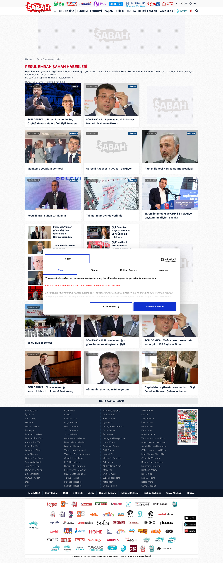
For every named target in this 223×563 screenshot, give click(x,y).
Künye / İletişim (174, 493)
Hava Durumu (71, 426)
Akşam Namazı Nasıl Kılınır (154, 442)
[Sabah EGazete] (187, 448)
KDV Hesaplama (72, 462)
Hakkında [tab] (163, 270)
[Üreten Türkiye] (135, 3)
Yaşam (108, 10)
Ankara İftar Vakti (33, 442)
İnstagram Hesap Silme (114, 438)
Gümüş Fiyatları (32, 477)
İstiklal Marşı (147, 481)
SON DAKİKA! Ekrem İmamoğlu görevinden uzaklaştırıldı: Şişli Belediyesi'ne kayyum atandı (105, 343)
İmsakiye (29, 430)
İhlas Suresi (147, 422)
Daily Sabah (51, 493)
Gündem (82, 10)
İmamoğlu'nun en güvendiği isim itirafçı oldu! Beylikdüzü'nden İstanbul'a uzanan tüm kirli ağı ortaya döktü (63, 232)
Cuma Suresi (109, 414)
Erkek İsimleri (109, 474)
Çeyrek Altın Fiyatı (34, 458)
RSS (65, 493)
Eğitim (120, 10)
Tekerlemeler (147, 418)
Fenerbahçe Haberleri (74, 442)
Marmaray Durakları (150, 466)
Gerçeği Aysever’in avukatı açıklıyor (109, 168)
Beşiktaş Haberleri (73, 446)
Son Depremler (71, 430)
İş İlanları (29, 414)
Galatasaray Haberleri (74, 438)
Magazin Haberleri (73, 481)
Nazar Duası (109, 442)
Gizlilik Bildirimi (152, 493)
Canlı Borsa (69, 410)
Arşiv (91, 493)
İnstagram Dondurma (113, 426)
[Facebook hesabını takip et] (176, 3)
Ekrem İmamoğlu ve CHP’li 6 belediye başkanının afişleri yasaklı (168, 215)
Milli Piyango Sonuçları (75, 470)
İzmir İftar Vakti (32, 446)
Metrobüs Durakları (112, 458)
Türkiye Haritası (71, 477)
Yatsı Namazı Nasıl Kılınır (153, 438)
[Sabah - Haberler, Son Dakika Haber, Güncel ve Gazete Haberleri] (38, 7)
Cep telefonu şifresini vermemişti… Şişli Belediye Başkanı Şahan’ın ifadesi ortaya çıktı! (170, 390)
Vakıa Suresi (147, 410)
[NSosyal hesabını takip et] (186, 3)
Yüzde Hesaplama (111, 410)
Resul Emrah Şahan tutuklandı (46, 215)
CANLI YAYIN (170, 3)
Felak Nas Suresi (111, 446)
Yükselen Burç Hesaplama (77, 454)
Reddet (67, 258)
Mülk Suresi (147, 426)
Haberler (29, 59)
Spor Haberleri (71, 434)
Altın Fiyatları (31, 454)
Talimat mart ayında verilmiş (104, 215)
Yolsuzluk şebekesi (39, 342)
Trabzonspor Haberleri (75, 450)
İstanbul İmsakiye (33, 434)
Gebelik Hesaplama (73, 458)
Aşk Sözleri (108, 462)
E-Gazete (78, 493)
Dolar (27, 481)
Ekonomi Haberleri (73, 485)
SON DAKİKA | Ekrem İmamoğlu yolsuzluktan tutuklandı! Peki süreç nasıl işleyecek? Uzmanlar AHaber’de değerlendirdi (51, 390)
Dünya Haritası (110, 485)
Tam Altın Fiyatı (32, 466)
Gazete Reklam (107, 493)
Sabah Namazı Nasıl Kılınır (154, 446)
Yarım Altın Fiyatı (33, 462)
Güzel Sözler (109, 430)
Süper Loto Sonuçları (74, 466)
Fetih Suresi (108, 450)
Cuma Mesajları (148, 485)
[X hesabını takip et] (181, 3)
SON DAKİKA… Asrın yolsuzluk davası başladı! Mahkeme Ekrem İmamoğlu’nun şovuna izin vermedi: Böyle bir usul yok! (110, 122)
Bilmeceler (108, 434)
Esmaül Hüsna (148, 477)
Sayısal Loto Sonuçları (75, 474)
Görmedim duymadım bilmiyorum (107, 389)
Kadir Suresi (147, 430)
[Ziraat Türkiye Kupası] (191, 11)
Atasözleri (107, 470)
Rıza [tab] (60, 270)
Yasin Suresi (109, 418)
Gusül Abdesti (148, 434)
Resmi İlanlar (147, 10)
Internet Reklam (130, 493)
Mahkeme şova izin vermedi (45, 168)
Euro (27, 485)
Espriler (145, 414)
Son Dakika (66, 10)
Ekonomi (96, 10)
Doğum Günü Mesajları (152, 462)
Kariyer (191, 493)
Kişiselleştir (109, 306)
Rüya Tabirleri (71, 422)
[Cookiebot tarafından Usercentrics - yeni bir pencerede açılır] (163, 260)
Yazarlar (166, 10)
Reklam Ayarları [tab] (128, 270)
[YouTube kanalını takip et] (195, 3)
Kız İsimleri (108, 481)
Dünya (131, 10)
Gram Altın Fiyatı (33, 450)
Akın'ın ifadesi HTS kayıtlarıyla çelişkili (169, 168)
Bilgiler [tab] (94, 270)
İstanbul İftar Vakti (34, 438)
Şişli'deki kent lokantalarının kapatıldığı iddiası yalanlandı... (122, 247)
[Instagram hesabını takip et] (190, 3)
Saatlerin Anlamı (149, 470)
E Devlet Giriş (70, 418)
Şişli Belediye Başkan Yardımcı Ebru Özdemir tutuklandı (121, 232)
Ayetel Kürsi (108, 422)
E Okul (67, 414)
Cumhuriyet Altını (33, 470)
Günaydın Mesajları (150, 458)
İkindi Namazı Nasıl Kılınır (153, 454)
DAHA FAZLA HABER (111, 401)
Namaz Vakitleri (32, 426)
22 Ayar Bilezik (32, 474)
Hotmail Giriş (109, 454)
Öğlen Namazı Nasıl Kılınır (153, 450)
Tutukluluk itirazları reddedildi (64, 247)
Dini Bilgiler (146, 474)
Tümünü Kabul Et (155, 306)
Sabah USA (34, 493)
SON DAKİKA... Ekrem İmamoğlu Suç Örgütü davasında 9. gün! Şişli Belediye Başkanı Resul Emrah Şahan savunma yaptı (52, 122)
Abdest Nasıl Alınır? (112, 466)
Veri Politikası (31, 410)
